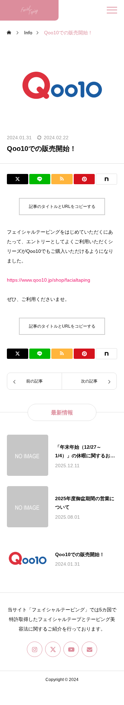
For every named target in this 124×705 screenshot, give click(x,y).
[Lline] (40, 179)
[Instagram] (34, 649)
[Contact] (89, 649)
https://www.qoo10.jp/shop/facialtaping (48, 280)
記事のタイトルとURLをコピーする (62, 206)
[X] (53, 649)
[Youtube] (71, 649)
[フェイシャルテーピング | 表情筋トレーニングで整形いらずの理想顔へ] (29, 10)
